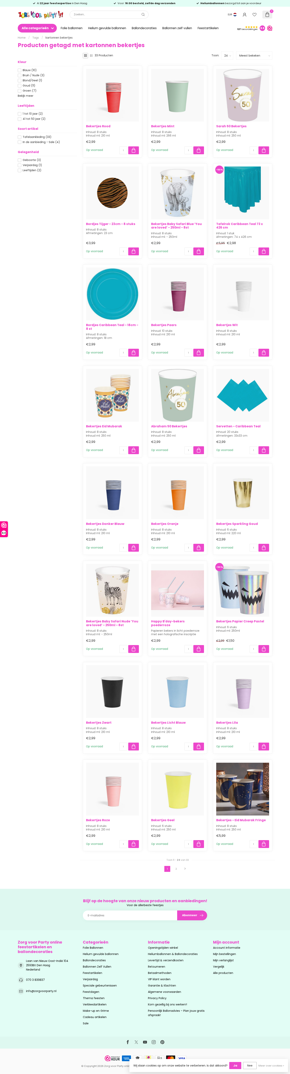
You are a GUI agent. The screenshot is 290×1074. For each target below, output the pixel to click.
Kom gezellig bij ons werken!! (167, 1004)
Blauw (30, 70)
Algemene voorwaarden (164, 992)
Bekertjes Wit (227, 325)
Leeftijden (32, 170)
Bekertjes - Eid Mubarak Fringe (241, 820)
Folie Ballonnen (93, 948)
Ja (235, 1065)
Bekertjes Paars (164, 325)
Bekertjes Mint (162, 126)
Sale (86, 1023)
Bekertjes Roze (98, 820)
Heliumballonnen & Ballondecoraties (173, 954)
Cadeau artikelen (95, 1017)
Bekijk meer (25, 96)
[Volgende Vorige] (185, 869)
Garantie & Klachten (162, 986)
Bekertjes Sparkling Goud (237, 524)
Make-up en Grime (96, 1011)
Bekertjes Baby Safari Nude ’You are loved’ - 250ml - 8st (112, 623)
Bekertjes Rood (98, 126)
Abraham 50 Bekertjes (169, 426)
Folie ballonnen (71, 28)
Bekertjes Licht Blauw (168, 722)
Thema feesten (94, 998)
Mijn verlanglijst (223, 960)
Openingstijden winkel (163, 948)
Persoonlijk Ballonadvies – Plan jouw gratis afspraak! (176, 1013)
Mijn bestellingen (224, 954)
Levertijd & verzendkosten (165, 960)
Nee (250, 1065)
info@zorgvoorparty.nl (41, 991)
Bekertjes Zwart (98, 722)
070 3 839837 (35, 980)
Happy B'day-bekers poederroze (168, 623)
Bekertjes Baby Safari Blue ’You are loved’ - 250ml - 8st (176, 226)
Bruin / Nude (34, 75)
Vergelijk (218, 967)
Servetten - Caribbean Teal (238, 426)
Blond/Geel (32, 80)
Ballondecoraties (144, 28)
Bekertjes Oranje (164, 524)
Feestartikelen (208, 28)
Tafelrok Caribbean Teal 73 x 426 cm (239, 226)
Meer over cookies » (271, 1065)
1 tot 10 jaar (33, 113)
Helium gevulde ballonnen (107, 28)
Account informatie (226, 948)
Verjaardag (32, 165)
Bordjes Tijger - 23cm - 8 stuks (110, 224)
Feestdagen (91, 992)
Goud (29, 85)
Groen (29, 90)
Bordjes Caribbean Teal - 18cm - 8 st (112, 327)
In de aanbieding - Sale (41, 142)
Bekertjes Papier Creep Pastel (240, 621)
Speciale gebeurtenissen (100, 986)
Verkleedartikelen (95, 1004)
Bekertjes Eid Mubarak (104, 426)
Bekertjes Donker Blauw (105, 524)
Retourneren (156, 967)
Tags (35, 38)
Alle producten (223, 973)
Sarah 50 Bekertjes (231, 126)
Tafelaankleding (37, 137)
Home (22, 38)
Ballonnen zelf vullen (177, 28)
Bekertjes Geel (163, 820)
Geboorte (32, 160)
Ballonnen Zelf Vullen (97, 967)
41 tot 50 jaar (34, 118)
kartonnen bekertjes (59, 38)
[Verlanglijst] (254, 15)
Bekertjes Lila (227, 722)
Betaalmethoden (159, 973)
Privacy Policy (157, 998)
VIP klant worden (159, 979)
